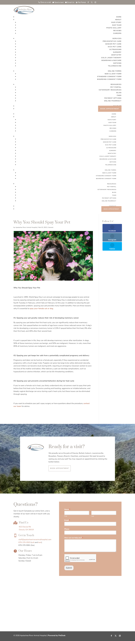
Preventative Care (112, 41)
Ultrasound (115, 49)
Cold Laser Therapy (111, 58)
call (32, 542)
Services (117, 38)
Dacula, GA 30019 (26, 529)
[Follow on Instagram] (120, 635)
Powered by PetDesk (56, 635)
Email (67, 520)
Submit (69, 568)
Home (119, 17)
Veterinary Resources (110, 90)
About (118, 20)
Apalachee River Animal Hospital (26, 227)
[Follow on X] (115, 635)
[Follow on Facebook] (111, 635)
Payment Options (113, 98)
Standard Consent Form (109, 76)
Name (67, 509)
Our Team (117, 25)
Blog (119, 93)
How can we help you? (73, 538)
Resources (116, 84)
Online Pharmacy (113, 101)
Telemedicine (115, 66)
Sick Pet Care (115, 47)
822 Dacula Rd (25, 527)
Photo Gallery (114, 28)
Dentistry (116, 55)
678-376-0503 (24, 542)
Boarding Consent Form (109, 79)
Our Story (116, 22)
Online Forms (115, 71)
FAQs (119, 95)
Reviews (117, 30)
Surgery (117, 52)
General (50, 227)
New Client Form (113, 74)
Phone (66, 529)
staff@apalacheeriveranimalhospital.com (34, 539)
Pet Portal (116, 87)
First (65, 516)
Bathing (117, 63)
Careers (117, 33)
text (39, 542)
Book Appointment (109, 109)
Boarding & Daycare (112, 60)
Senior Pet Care (113, 44)
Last (92, 516)
